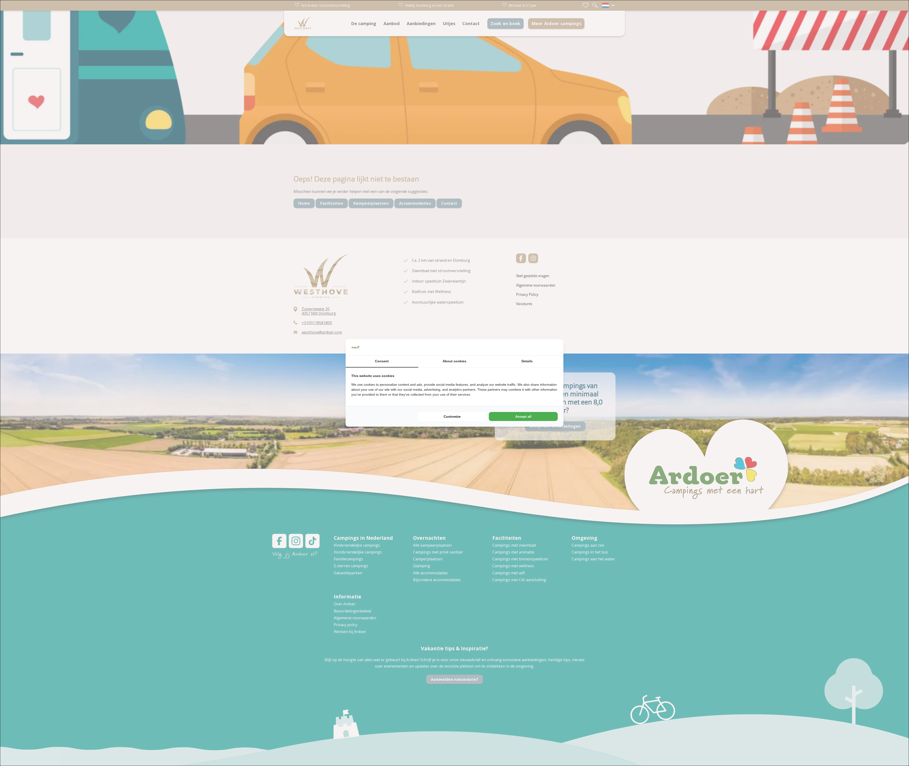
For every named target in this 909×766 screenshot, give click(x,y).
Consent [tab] (382, 361)
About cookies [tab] (454, 361)
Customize (452, 416)
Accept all (523, 416)
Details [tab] (527, 361)
